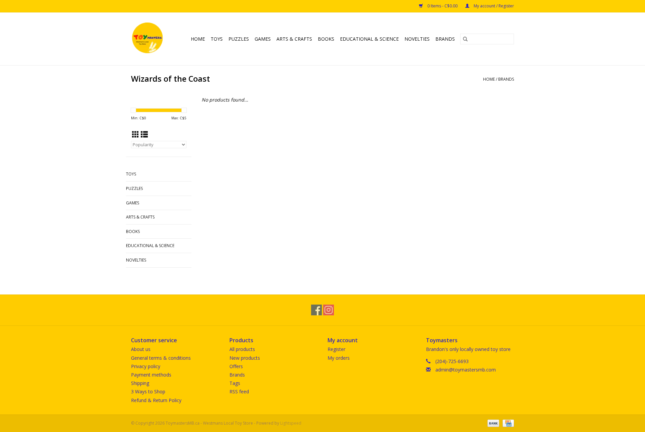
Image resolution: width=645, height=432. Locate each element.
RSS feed (239, 391)
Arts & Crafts (294, 39)
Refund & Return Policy (156, 400)
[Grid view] (135, 134)
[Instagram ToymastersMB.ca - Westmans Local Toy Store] (328, 310)
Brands (445, 39)
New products (244, 358)
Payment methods (151, 374)
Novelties (417, 39)
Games (263, 39)
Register (336, 349)
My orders (339, 358)
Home (198, 39)
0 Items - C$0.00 (442, 6)
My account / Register (493, 6)
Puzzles (238, 39)
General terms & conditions (161, 358)
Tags (234, 383)
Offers (236, 366)
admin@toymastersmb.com (465, 369)
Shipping (140, 383)
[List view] (144, 134)
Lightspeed (290, 423)
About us (140, 349)
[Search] (465, 39)
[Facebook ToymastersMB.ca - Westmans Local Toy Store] (316, 310)
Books (326, 39)
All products (242, 349)
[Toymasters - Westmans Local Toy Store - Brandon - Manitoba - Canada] (148, 39)
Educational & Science (369, 39)
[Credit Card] (507, 423)
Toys (217, 39)
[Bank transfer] (492, 423)
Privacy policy (145, 366)
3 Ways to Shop (148, 391)
